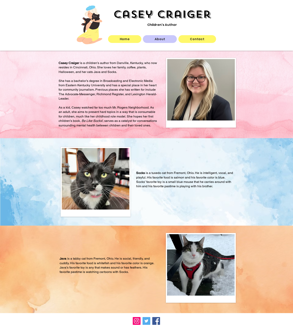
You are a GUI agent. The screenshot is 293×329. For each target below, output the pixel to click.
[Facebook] (156, 321)
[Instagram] (137, 321)
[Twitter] (146, 321)
